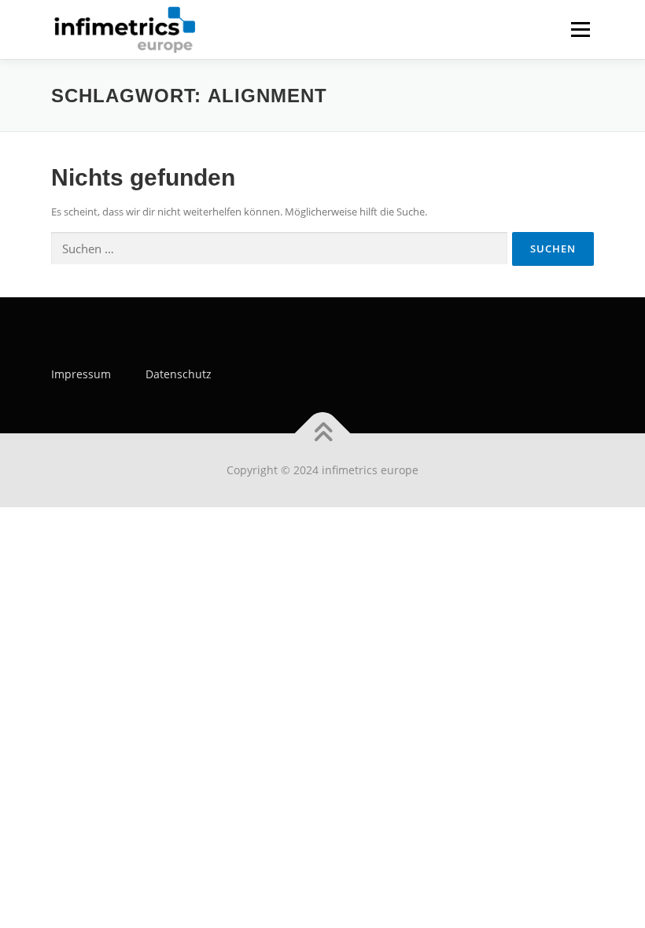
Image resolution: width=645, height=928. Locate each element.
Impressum (81, 373)
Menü (580, 29)
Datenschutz (179, 373)
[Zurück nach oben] (323, 434)
